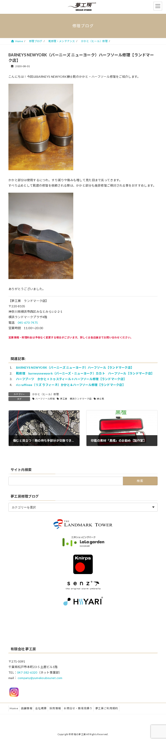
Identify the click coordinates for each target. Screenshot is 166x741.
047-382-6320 (27, 672)
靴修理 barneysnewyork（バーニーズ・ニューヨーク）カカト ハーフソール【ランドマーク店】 (85, 373)
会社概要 (41, 708)
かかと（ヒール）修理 (45, 394)
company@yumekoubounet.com (40, 678)
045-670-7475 (28, 322)
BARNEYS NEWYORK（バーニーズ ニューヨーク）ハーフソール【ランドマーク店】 (75, 367)
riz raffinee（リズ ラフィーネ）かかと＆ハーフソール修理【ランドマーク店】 (70, 385)
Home (14, 708)
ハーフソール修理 (45, 398)
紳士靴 (100, 398)
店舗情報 (26, 708)
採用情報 (55, 708)
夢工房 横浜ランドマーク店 (76, 398)
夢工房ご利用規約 (106, 708)
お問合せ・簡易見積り (78, 708)
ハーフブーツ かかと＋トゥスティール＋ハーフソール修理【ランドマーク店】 (71, 379)
